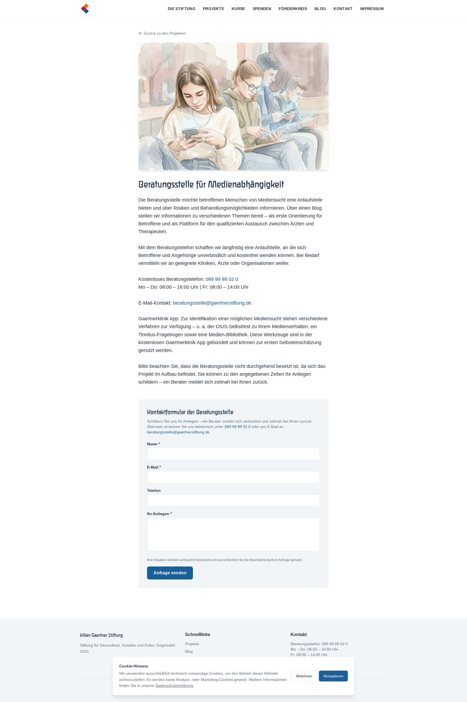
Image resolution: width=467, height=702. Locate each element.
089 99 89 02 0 (222, 279)
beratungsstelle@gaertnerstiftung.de (212, 303)
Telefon (154, 490)
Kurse (238, 8)
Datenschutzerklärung (174, 685)
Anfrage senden (170, 573)
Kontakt (342, 8)
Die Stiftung (181, 8)
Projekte (213, 8)
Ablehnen (304, 676)
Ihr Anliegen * (159, 514)
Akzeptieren (333, 676)
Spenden (262, 8)
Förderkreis (293, 8)
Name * (153, 444)
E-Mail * (154, 467)
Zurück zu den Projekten (165, 33)
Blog (320, 8)
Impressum (372, 8)
